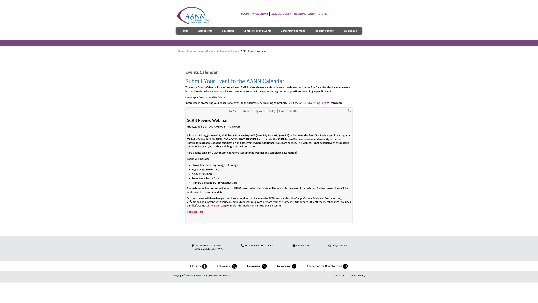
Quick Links (350, 30)
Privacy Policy (358, 275)
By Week (260, 111)
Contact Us (338, 275)
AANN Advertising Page (313, 103)
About (184, 30)
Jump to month (288, 111)
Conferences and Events (257, 30)
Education (228, 30)
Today (272, 111)
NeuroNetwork (305, 13)
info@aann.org (217, 205)
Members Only (281, 13)
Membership (204, 30)
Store (323, 13)
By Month (246, 111)
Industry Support (324, 30)
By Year (233, 111)
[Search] (349, 111)
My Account (260, 13)
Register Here (195, 211)
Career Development (293, 30)
